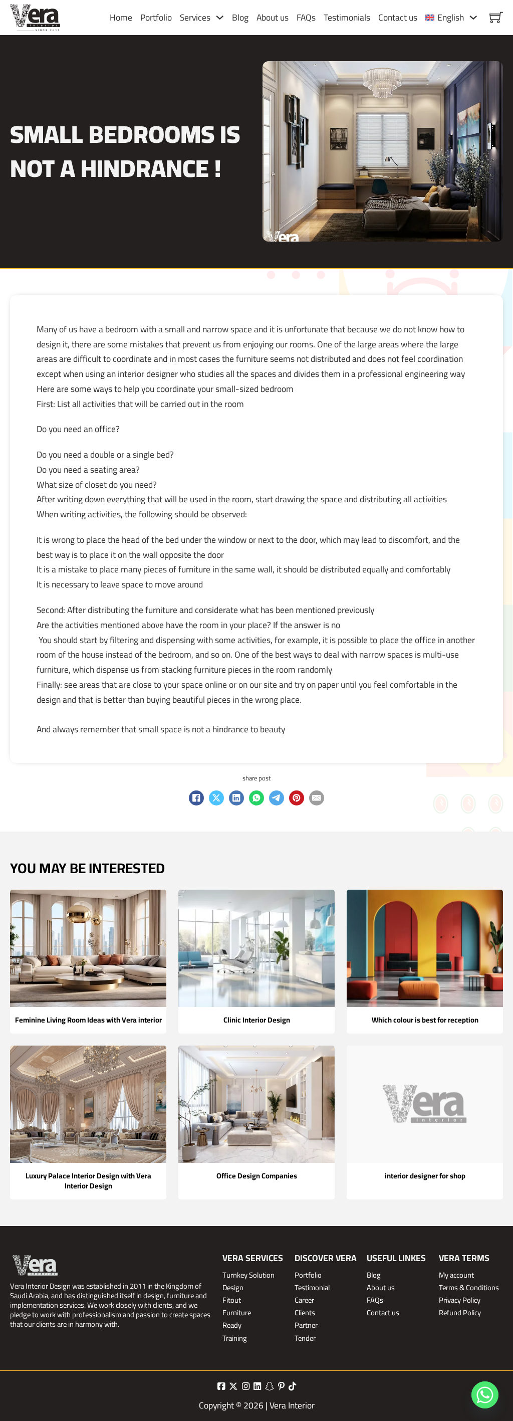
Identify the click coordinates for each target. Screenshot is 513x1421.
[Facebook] (196, 797)
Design (232, 1287)
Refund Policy (460, 1312)
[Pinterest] (296, 797)
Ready (231, 1325)
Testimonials (347, 17)
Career (304, 1300)
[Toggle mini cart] (496, 17)
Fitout (231, 1300)
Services (195, 17)
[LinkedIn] (236, 797)
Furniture (236, 1312)
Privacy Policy (459, 1300)
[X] (216, 797)
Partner (306, 1325)
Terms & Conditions (469, 1287)
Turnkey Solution (248, 1275)
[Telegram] (276, 797)
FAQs (306, 17)
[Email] (316, 797)
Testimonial (312, 1287)
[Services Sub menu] (219, 17)
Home (121, 17)
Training (234, 1338)
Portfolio (156, 17)
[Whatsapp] (484, 1394)
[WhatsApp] (256, 797)
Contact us (397, 17)
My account (456, 1275)
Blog (240, 17)
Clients (305, 1312)
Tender (305, 1338)
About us (272, 17)
